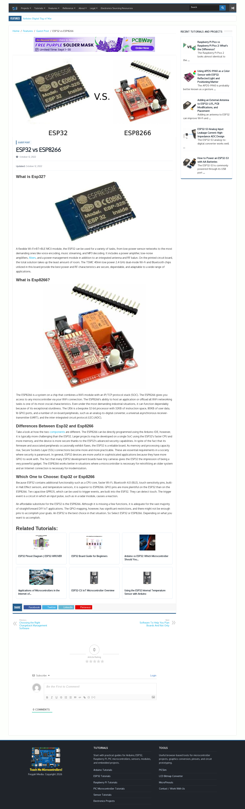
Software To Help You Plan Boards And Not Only (154, 623)
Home (14, 8)
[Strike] (61, 697)
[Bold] (47, 697)
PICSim (162, 769)
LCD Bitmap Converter (171, 776)
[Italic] (52, 697)
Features (52, 8)
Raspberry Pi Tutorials (105, 782)
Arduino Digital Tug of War (37, 18)
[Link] (84, 697)
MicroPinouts (166, 782)
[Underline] (56, 697)
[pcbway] (94, 44)
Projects (25, 8)
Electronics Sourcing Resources (117, 8)
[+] (93, 697)
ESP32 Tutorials (102, 776)
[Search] (222, 8)
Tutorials (38, 8)
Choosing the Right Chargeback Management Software (33, 624)
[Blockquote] (75, 697)
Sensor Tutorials (103, 794)
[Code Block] (80, 697)
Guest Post (42, 31)
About (82, 8)
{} (89, 697)
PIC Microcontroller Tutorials (109, 788)
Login (153, 675)
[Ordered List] (66, 697)
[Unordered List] (70, 697)
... (189, 60)
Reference (68, 8)
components (57, 432)
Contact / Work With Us (172, 788)
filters (32, 257)
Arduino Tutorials (103, 769)
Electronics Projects (104, 800)
